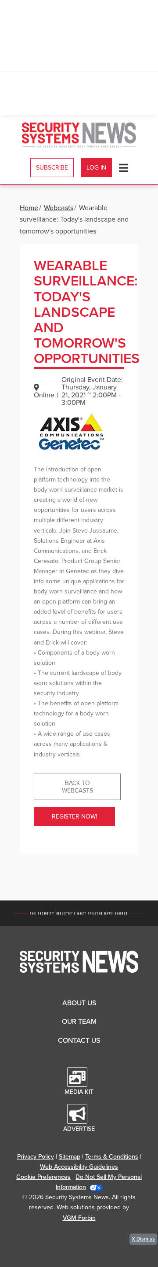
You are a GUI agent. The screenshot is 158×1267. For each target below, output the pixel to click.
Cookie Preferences (43, 1177)
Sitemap (69, 1156)
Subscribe (52, 167)
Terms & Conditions (111, 1156)
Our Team (79, 1021)
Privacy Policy (35, 1156)
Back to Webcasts (77, 786)
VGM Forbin (79, 1218)
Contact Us (79, 1040)
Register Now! (74, 816)
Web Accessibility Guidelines (79, 1167)
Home (29, 208)
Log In (96, 167)
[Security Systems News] (79, 135)
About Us (79, 1003)
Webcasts (58, 208)
